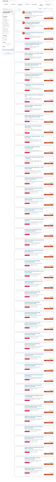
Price (50, 8)
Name (52, 8)
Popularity (45, 8)
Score (48, 8)
